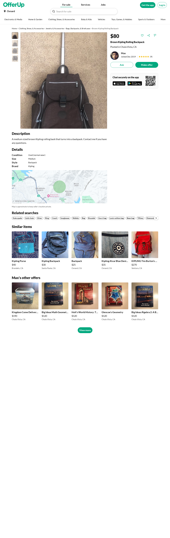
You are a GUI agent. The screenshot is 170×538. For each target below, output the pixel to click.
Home (14, 28)
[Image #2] (15, 43)
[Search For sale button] (54, 11)
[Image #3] (15, 51)
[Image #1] (15, 35)
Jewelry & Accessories (55, 28)
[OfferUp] (13, 5)
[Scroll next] (156, 218)
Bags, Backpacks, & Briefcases (78, 28)
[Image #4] (15, 58)
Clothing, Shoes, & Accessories (31, 28)
